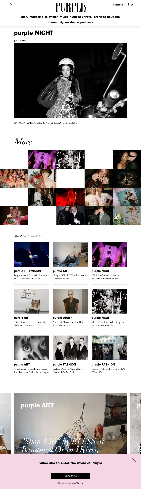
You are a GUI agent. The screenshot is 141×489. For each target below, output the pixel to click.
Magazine (36, 17)
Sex (80, 17)
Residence (72, 22)
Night (73, 17)
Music (64, 17)
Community (56, 22)
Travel (88, 17)
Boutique (113, 17)
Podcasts (86, 22)
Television (52, 17)
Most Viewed (29, 236)
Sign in (80, 482)
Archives (100, 17)
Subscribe (70, 476)
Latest (39, 236)
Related (18, 236)
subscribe (118, 5)
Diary (24, 17)
